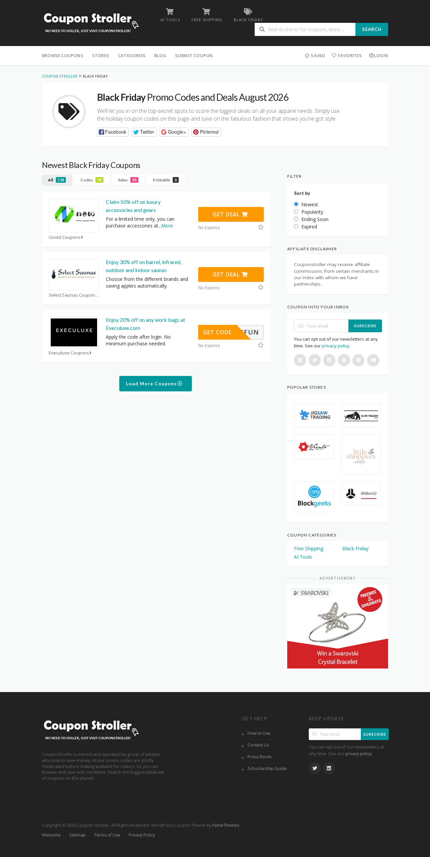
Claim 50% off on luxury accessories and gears (133, 206)
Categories (131, 55)
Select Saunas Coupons (73, 295)
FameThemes (225, 825)
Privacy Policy (142, 835)
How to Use (259, 733)
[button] (113, 132)
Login (381, 55)
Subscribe (365, 326)
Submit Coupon (194, 55)
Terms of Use (107, 835)
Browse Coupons (62, 55)
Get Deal (227, 214)
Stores (100, 55)
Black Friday (355, 548)
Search (372, 29)
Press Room (259, 757)
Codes (90, 179)
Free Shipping (308, 548)
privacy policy (335, 346)
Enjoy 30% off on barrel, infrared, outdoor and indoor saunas (143, 266)
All (56, 179)
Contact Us (258, 745)
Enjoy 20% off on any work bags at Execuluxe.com (145, 323)
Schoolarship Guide (267, 768)
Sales (127, 179)
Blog (160, 55)
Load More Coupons (152, 383)
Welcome (51, 835)
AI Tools (303, 557)
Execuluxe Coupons (69, 353)
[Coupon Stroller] (91, 23)
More (167, 225)
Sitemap (77, 835)
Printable (165, 179)
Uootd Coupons (65, 237)
